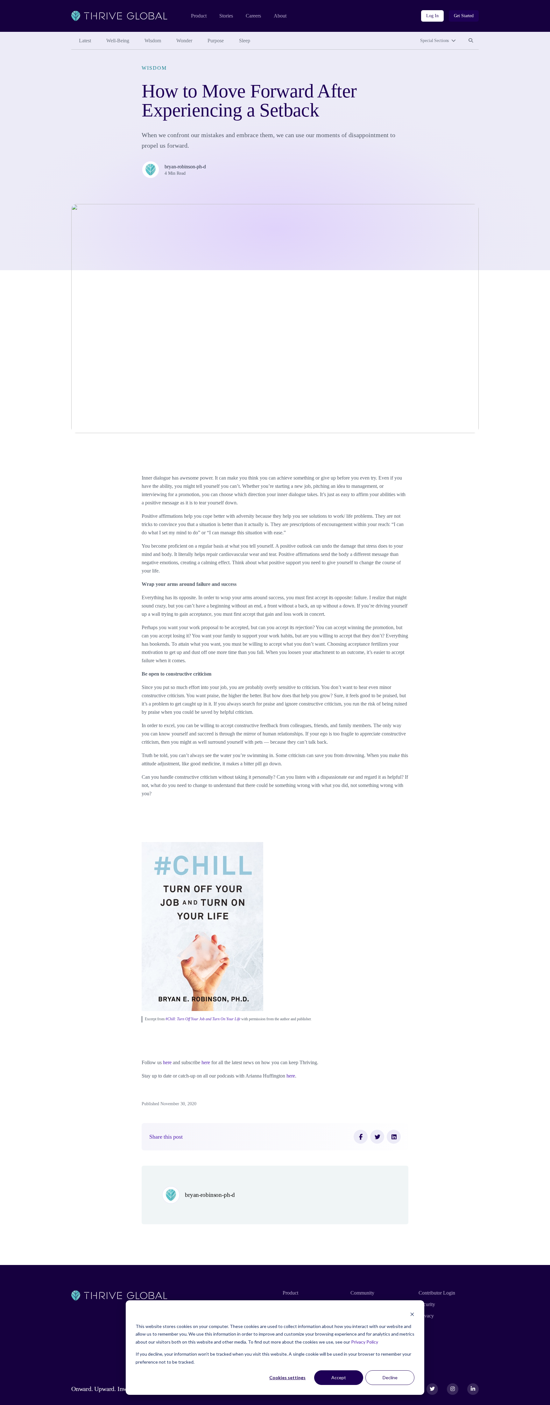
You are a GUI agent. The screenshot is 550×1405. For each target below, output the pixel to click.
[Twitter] (377, 1137)
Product (199, 15)
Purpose (216, 40)
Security (427, 1304)
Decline (390, 1377)
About (280, 15)
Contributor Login (437, 1293)
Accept (338, 1377)
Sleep (244, 40)
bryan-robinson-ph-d (185, 166)
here (167, 1062)
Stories (226, 15)
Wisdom (153, 40)
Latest (85, 40)
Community (362, 1293)
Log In (432, 15)
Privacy (426, 1315)
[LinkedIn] (394, 1137)
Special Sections (434, 40)
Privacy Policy (364, 1342)
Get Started (464, 15)
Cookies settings (287, 1377)
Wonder (184, 40)
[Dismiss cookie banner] (412, 1314)
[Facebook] (361, 1137)
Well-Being (117, 40)
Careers (253, 15)
